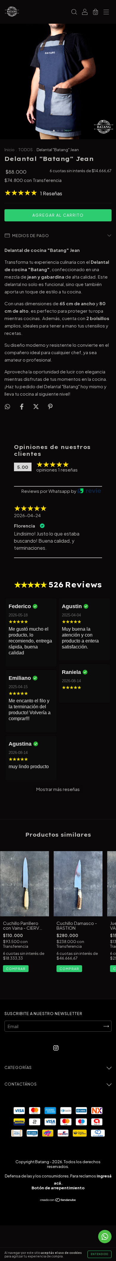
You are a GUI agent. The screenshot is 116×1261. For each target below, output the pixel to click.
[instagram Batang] (56, 1047)
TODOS (25, 149)
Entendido (99, 1254)
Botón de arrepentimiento (58, 1187)
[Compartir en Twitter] (36, 406)
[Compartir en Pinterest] (50, 406)
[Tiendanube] (58, 1200)
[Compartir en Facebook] (22, 406)
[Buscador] (74, 12)
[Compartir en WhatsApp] (7, 406)
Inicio (9, 149)
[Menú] (106, 12)
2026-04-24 (27, 515)
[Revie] (89, 491)
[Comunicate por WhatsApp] (105, 1236)
